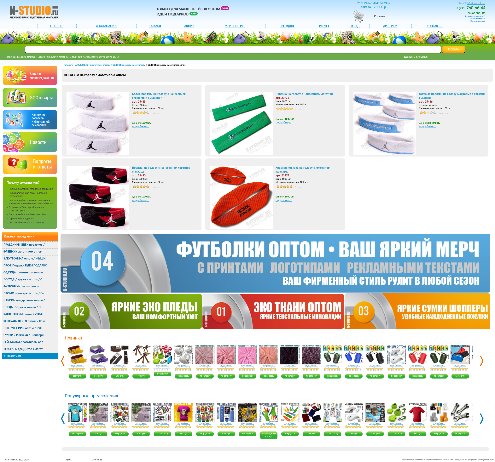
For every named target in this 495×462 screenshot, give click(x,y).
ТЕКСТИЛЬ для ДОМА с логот (23, 349)
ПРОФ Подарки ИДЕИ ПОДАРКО (25, 265)
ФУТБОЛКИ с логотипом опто (23, 286)
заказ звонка (476, 13)
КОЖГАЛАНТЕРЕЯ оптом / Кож (24, 321)
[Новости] (30, 151)
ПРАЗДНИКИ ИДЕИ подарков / (24, 244)
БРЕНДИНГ (287, 26)
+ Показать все (12, 356)
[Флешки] (30, 106)
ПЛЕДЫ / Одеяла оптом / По (22, 307)
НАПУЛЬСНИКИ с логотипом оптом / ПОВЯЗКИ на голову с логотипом (109, 65)
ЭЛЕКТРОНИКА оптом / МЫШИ (24, 258)
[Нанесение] (30, 128)
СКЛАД (354, 26)
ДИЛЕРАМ (390, 26)
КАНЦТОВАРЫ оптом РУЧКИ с (23, 314)
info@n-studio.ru (476, 3)
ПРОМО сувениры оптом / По (23, 293)
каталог (155, 26)
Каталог (68, 65)
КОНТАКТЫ (434, 26)
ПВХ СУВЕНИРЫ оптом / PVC (22, 328)
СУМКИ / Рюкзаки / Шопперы (23, 335)
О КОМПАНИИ (106, 26)
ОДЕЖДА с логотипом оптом (23, 272)
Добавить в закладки (416, 56)
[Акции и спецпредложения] (30, 84)
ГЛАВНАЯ (56, 26)
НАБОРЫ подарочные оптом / (24, 300)
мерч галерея (234, 26)
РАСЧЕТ (324, 26)
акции (189, 26)
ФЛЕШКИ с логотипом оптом (22, 251)
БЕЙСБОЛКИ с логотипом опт (23, 342)
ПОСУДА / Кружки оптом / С (22, 279)
